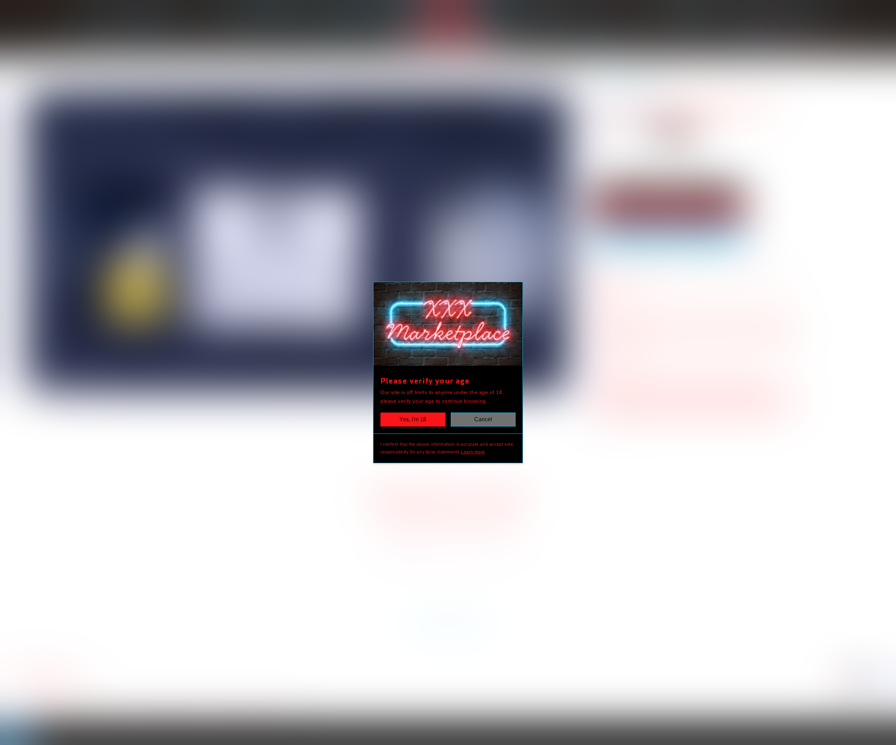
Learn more (473, 452)
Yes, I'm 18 (412, 419)
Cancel (483, 419)
